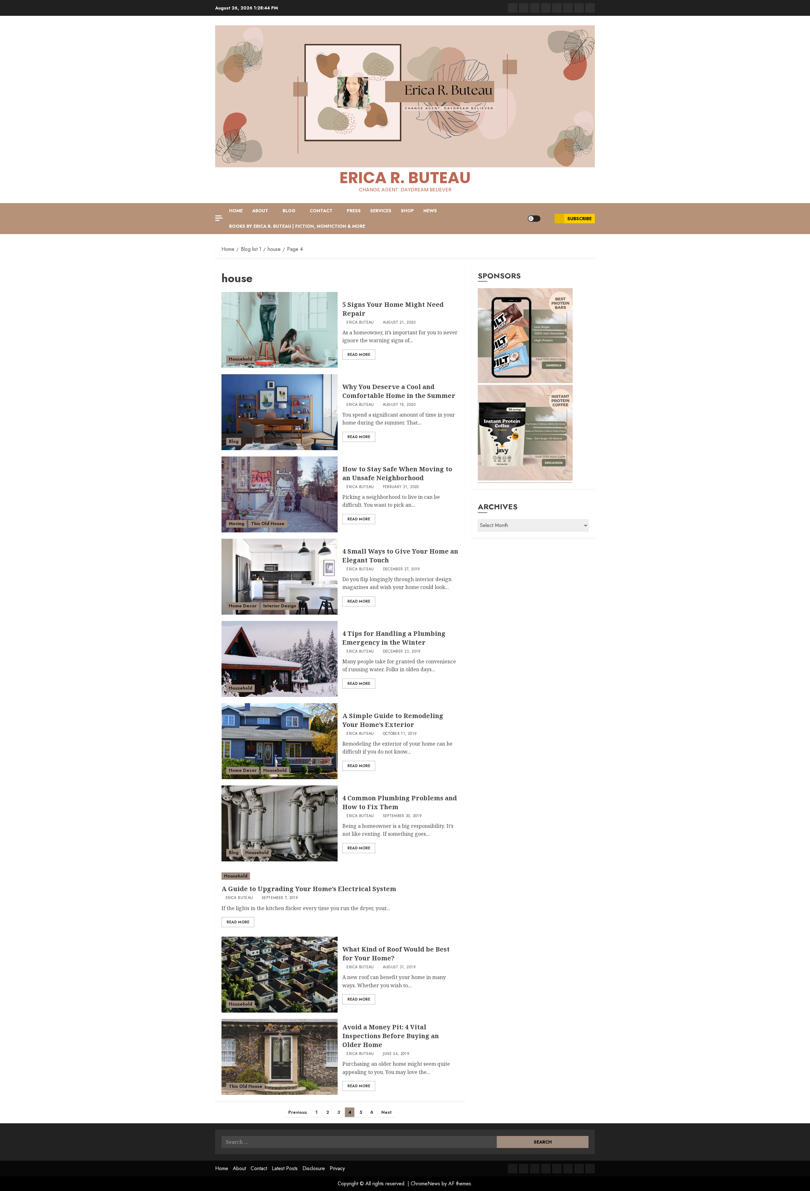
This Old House (267, 523)
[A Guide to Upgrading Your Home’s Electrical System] (340, 876)
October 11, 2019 (400, 733)
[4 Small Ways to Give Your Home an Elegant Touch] (279, 577)
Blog (289, 211)
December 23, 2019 (402, 651)
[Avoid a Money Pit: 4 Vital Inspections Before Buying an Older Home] (279, 1057)
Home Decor (243, 606)
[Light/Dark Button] (534, 218)
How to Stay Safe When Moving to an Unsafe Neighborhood (397, 473)
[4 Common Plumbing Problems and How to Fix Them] (279, 823)
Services (380, 211)
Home (236, 211)
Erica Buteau (360, 322)
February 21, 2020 (401, 487)
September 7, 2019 (280, 898)
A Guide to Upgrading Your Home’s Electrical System (308, 888)
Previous (297, 1112)
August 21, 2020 (399, 322)
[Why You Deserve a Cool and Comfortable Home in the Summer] (279, 412)
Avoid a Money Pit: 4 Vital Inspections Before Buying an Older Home (390, 1036)
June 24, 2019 (396, 1054)
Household (240, 359)
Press (354, 211)
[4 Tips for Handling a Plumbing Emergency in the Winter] (279, 659)
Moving (236, 523)
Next (386, 1112)
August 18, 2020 (399, 404)
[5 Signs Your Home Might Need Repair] (279, 330)
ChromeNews (425, 1183)
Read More (358, 354)
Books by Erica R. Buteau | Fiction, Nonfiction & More (297, 226)
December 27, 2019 (401, 569)
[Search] (547, 219)
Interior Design (279, 606)
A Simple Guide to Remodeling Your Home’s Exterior (392, 720)
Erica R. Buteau (405, 177)
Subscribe (579, 218)
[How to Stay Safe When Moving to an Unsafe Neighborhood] (279, 494)
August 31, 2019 (399, 967)
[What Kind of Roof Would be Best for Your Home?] (279, 975)
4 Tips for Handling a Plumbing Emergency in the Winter (394, 638)
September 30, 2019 (402, 816)
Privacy (337, 1168)
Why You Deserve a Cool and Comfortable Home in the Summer (398, 391)
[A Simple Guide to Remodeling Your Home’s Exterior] (279, 741)
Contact (321, 211)
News (430, 211)
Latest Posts (285, 1168)
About (260, 211)
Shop (407, 211)
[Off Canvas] (219, 218)
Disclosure (313, 1168)
